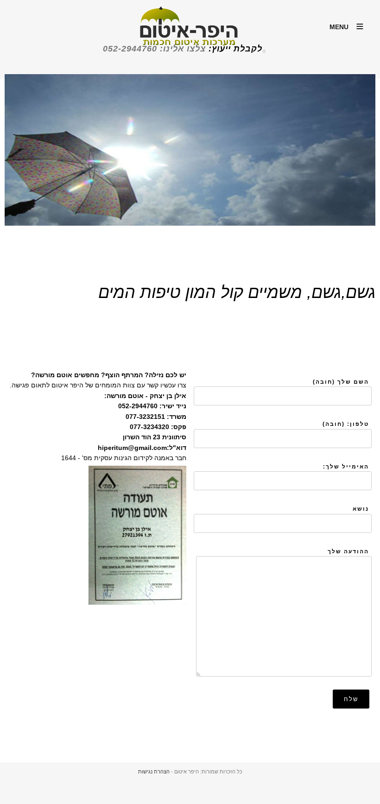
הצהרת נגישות (154, 771)
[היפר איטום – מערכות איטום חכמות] (190, 35)
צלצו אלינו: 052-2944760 (154, 48)
